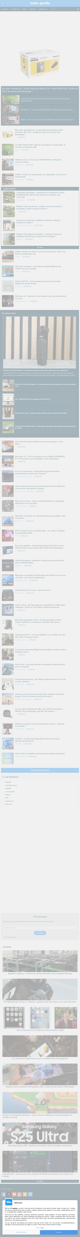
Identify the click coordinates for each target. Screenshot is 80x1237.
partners (15, 1208)
